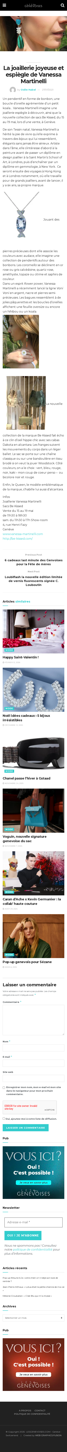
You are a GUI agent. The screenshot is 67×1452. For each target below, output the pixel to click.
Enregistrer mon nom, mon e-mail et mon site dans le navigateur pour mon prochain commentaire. (33, 1090)
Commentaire (12, 1002)
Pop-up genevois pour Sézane (28, 962)
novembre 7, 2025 (13, 846)
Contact (39, 1410)
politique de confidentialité (32, 1249)
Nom (7, 1041)
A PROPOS (25, 1410)
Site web (8, 1072)
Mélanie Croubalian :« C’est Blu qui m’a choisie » (27, 1295)
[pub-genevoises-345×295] (33, 1172)
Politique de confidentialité (32, 1414)
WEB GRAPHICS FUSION (48, 1435)
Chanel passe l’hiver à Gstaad (27, 778)
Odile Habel (28, 89)
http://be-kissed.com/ (18, 538)
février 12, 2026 (12, 662)
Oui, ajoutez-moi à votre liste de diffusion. (31, 1119)
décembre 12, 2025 (13, 725)
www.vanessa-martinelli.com (23, 534)
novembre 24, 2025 (13, 783)
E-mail (7, 1056)
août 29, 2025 (11, 909)
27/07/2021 (47, 89)
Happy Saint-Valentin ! (21, 657)
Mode (9, 650)
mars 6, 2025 (10, 967)
